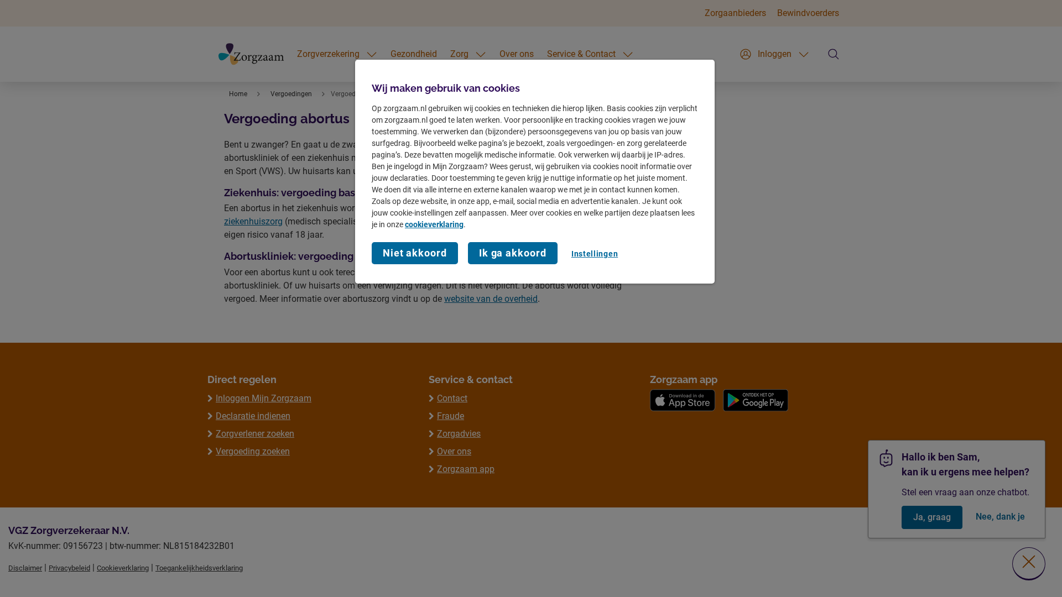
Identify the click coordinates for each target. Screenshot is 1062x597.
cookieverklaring (434, 224)
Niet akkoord (415, 253)
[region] (535, 172)
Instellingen (594, 253)
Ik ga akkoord (512, 253)
